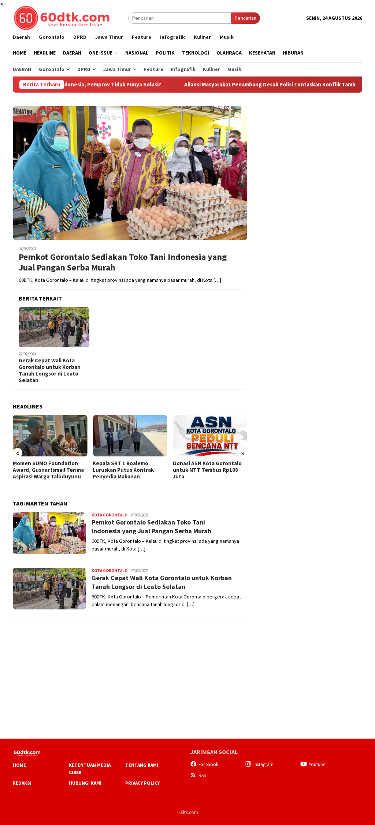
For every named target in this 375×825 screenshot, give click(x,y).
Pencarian (245, 18)
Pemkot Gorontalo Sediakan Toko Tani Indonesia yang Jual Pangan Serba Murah (123, 262)
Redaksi (22, 783)
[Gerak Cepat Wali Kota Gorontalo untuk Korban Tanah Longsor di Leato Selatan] (54, 327)
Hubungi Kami (85, 783)
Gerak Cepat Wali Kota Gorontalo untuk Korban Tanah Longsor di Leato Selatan (50, 370)
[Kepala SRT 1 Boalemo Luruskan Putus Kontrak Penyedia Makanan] (130, 436)
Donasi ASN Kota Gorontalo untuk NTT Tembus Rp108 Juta (207, 470)
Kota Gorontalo (109, 515)
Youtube (317, 764)
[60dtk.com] (61, 17)
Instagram (263, 764)
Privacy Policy (142, 783)
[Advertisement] (307, 151)
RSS (202, 775)
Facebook (208, 764)
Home (19, 765)
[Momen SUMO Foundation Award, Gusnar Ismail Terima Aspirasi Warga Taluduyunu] (50, 436)
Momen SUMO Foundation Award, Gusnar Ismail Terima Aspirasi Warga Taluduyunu (48, 470)
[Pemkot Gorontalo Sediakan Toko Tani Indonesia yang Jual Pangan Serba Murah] (130, 173)
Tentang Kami (141, 765)
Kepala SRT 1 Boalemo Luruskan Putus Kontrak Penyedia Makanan (123, 470)
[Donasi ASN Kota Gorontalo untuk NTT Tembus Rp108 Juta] (210, 436)
